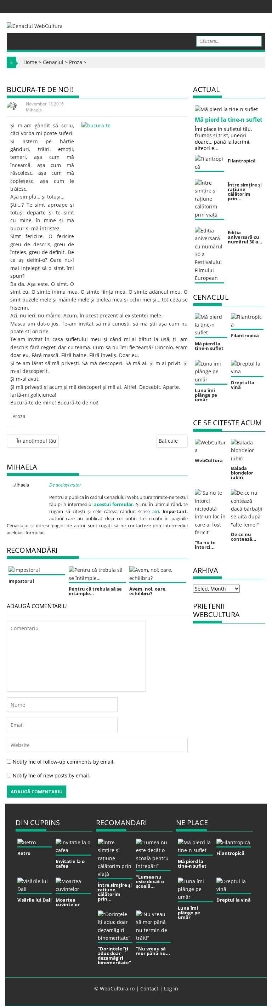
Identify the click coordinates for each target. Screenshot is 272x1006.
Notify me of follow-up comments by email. (64, 761)
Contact (149, 988)
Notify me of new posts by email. (51, 775)
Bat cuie (168, 440)
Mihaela (34, 110)
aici (155, 511)
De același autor (65, 485)
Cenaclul (53, 62)
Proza (75, 62)
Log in (171, 988)
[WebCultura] (19, 38)
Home (30, 62)
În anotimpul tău (36, 440)
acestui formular (113, 504)
